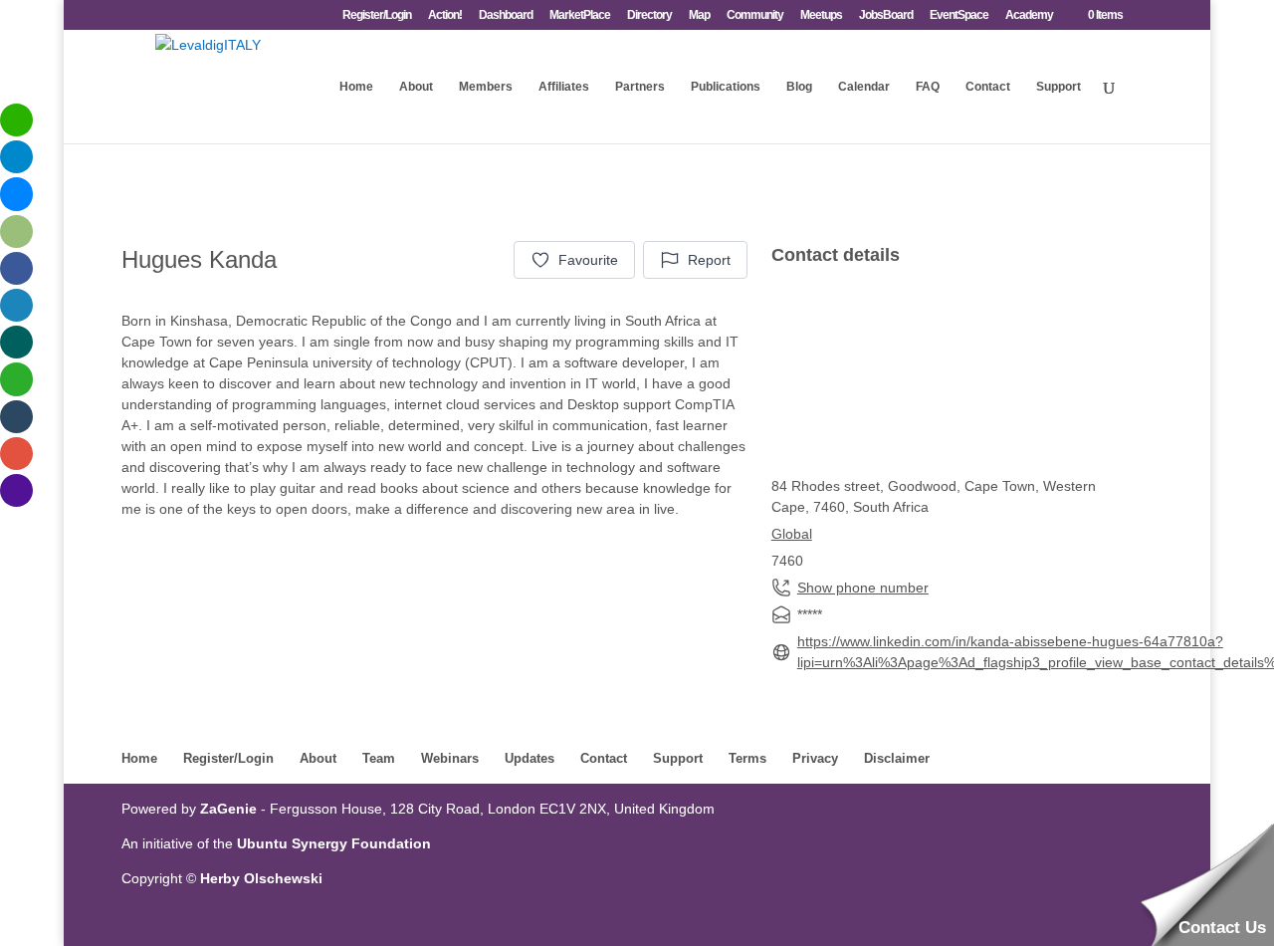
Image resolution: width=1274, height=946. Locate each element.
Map (699, 15)
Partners (640, 87)
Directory (649, 15)
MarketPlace (579, 15)
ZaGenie (228, 809)
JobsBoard (886, 15)
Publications (725, 87)
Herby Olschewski (261, 878)
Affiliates (563, 87)
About (416, 87)
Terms (747, 758)
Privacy (815, 758)
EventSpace (959, 15)
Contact (987, 87)
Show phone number (863, 587)
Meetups (821, 15)
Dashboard (505, 15)
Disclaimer (897, 758)
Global (791, 534)
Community (755, 15)
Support (1058, 87)
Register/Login (376, 15)
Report (709, 260)
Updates (529, 758)
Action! (445, 15)
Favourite (588, 260)
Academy (1029, 15)
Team (378, 758)
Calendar (864, 87)
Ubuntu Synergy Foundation (334, 843)
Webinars (450, 758)
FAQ (928, 87)
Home (356, 87)
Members (486, 87)
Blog (799, 87)
